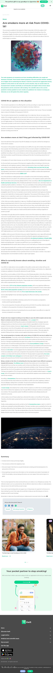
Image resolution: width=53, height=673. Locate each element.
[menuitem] (23, 539)
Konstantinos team (34, 404)
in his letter (10, 349)
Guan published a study (36, 343)
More (22, 671)
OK (30, 671)
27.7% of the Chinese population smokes (21, 285)
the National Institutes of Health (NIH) (41, 238)
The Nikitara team (18, 363)
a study (33, 320)
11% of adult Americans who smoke (32, 291)
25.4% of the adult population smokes (11, 289)
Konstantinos (11, 378)
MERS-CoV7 (23, 173)
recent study (5, 387)
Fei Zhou (27, 337)
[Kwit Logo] (24, 622)
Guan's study (24, 326)
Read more (5, 556)
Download (25, 582)
